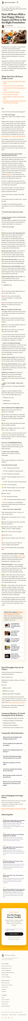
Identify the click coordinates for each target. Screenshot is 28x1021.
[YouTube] (9, 1018)
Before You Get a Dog (6, 966)
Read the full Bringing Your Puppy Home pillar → (14, 809)
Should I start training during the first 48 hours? (13, 750)
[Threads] (12, 1018)
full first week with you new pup (16, 702)
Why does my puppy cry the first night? (12, 763)
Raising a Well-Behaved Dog (8, 972)
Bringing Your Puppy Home (15, 7)
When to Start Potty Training (10, 94)
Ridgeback (9, 174)
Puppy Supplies (5, 974)
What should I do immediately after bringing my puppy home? (12, 738)
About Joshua (5, 1004)
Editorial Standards (6, 1006)
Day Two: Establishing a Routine (11, 92)
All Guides (4, 991)
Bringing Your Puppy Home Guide (13, 613)
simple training (21, 555)
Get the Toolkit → (14, 934)
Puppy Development (6, 970)
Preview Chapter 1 (6, 999)
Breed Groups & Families (7, 985)
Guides (6, 7)
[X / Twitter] (3, 1018)
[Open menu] (17, 2)
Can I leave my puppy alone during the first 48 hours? (12, 769)
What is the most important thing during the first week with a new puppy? (12, 783)
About (3, 997)
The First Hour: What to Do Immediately (13, 85)
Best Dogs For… (5, 987)
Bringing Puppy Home (6, 968)
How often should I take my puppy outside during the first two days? (12, 757)
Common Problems (6, 977)
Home (3, 7)
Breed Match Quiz (6, 982)
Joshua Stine (10, 25)
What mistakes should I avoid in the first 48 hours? (12, 776)
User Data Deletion (22, 1014)
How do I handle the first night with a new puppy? (13, 744)
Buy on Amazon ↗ (6, 1001)
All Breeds (4, 989)
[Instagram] (6, 1018)
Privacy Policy (5, 1014)
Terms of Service (13, 1014)
